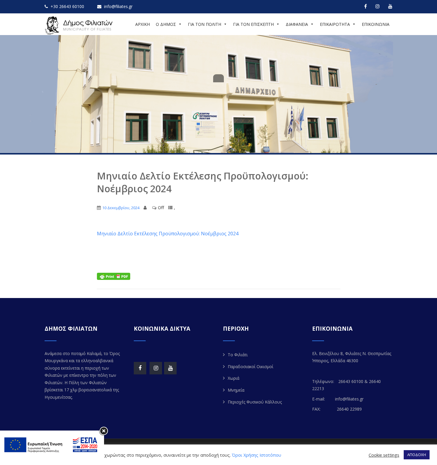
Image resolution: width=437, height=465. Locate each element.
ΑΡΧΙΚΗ (142, 24)
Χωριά (233, 378)
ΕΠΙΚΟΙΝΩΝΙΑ (375, 24)
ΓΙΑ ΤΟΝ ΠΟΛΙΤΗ (204, 24)
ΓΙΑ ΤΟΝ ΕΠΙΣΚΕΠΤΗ (253, 24)
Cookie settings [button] (384, 455)
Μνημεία (236, 390)
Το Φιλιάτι (238, 354)
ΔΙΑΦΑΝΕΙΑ (297, 24)
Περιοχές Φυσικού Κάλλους (255, 402)
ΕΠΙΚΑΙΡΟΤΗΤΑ (335, 24)
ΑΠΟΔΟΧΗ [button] (416, 454)
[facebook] (365, 6)
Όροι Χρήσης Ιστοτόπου (256, 455)
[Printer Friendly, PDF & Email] (113, 276)
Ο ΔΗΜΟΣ (166, 24)
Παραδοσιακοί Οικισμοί (250, 366)
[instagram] (377, 6)
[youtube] (390, 6)
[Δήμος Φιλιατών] (80, 25)
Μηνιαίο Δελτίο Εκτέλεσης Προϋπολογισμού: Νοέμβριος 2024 (167, 233)
